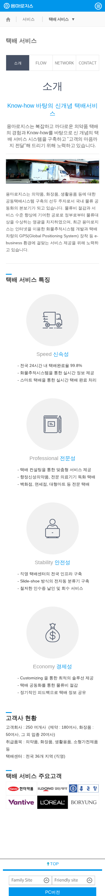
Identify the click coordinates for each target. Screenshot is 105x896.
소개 (18, 63)
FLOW (41, 63)
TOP (54, 863)
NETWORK (64, 63)
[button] (98, 6)
